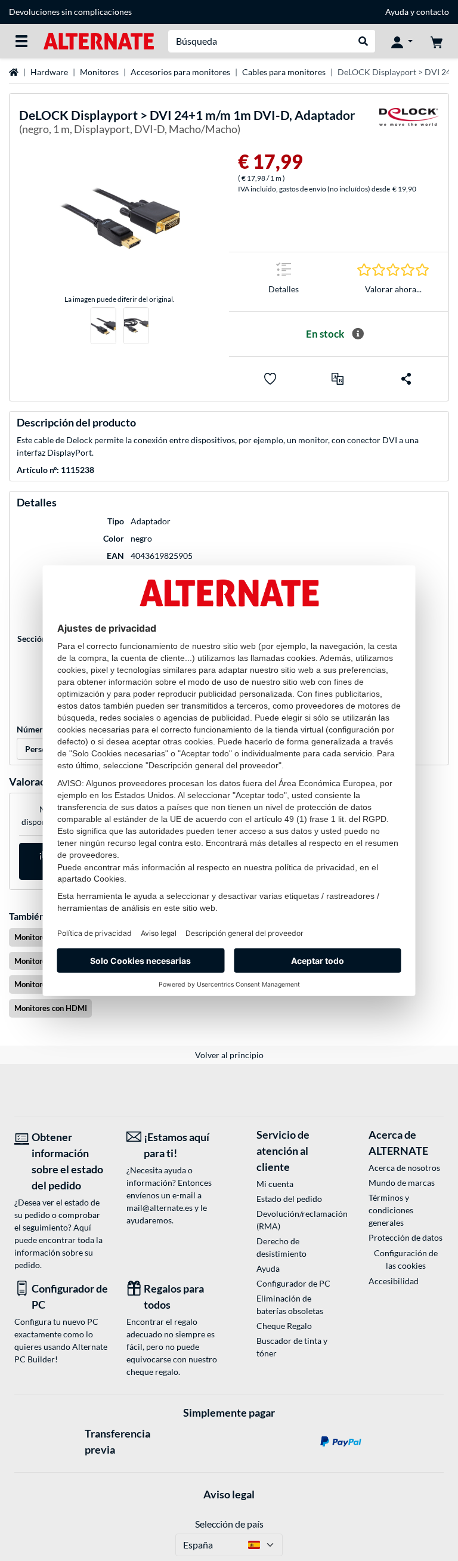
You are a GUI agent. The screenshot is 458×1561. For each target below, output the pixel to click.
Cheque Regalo (284, 1326)
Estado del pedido (289, 1199)
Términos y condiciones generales (391, 1210)
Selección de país (229, 1523)
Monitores (99, 72)
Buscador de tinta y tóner (291, 1347)
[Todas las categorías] (21, 41)
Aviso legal (229, 1494)
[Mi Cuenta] (401, 41)
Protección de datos (405, 1237)
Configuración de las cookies (406, 1259)
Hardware (49, 72)
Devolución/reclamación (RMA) (294, 1219)
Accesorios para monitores (180, 72)
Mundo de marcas (402, 1182)
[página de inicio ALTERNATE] (99, 40)
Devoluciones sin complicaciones (70, 12)
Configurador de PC (293, 1283)
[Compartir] (406, 378)
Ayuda (397, 12)
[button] (337, 378)
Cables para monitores (284, 72)
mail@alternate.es (159, 1208)
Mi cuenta (274, 1184)
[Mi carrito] (436, 41)
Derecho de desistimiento (281, 1247)
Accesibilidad (394, 1281)
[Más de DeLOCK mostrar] (409, 124)
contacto (432, 12)
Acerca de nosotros (404, 1168)
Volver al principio (229, 1055)
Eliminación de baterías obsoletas (289, 1304)
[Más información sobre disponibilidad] (358, 334)
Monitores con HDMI (50, 1008)
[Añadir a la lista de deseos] (270, 378)
